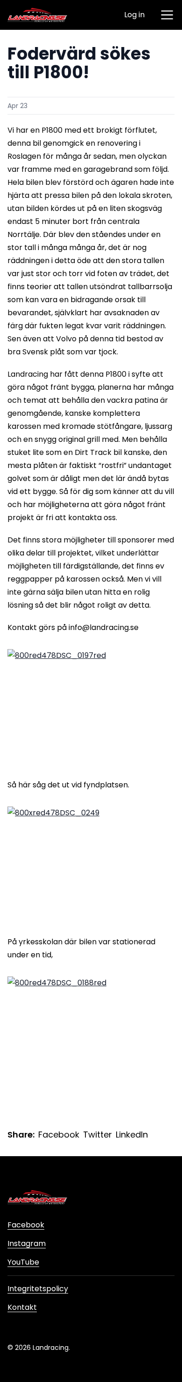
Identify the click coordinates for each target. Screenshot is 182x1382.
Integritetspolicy (37, 1288)
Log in (134, 14)
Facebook (58, 1134)
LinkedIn (132, 1134)
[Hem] (37, 15)
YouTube (23, 1262)
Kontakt (22, 1307)
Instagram (26, 1243)
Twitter (97, 1134)
